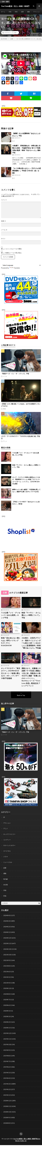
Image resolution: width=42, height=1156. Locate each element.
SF (4, 817)
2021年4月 (7, 983)
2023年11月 (7, 943)
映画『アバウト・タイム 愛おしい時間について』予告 (31, 615)
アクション (36, 12)
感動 (28, 12)
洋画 (10, 12)
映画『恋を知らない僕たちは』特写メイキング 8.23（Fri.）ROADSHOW (10, 641)
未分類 (5, 885)
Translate (17, 268)
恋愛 (22, 12)
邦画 (16, 12)
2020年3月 (7, 1016)
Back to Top (21, 695)
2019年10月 (7, 1044)
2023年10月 (7, 949)
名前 (3, 221)
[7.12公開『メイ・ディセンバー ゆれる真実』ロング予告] (6, 457)
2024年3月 (7, 921)
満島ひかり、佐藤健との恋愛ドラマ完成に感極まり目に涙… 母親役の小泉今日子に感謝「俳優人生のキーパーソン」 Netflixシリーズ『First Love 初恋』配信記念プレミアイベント (31, 677)
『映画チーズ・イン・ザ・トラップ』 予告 (15, 374)
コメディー (7, 840)
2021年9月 (7, 960)
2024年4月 (7, 915)
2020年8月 (7, 994)
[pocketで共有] (11, 98)
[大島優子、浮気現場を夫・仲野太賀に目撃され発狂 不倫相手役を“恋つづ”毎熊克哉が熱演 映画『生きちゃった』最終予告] (6, 149)
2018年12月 (7, 1101)
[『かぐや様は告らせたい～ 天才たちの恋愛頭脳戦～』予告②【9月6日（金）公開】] (6, 172)
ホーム (3, 12)
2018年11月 (7, 1106)
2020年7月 (7, 999)
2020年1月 (7, 1028)
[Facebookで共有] (7, 93)
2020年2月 (7, 1022)
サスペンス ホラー (9, 845)
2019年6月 (7, 1067)
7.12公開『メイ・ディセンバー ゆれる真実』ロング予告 (10, 615)
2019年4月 (7, 1078)
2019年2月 (7, 1089)
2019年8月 (7, 1056)
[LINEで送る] (31, 98)
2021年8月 (7, 966)
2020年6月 (7, 1005)
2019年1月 (7, 1095)
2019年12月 (7, 1033)
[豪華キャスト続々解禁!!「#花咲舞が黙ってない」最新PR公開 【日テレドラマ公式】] (6, 493)
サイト (3, 238)
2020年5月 (7, 1011)
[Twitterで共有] (21, 93)
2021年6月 (7, 971)
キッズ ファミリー (9, 834)
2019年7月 (7, 1061)
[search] (39, 903)
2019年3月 (7, 1084)
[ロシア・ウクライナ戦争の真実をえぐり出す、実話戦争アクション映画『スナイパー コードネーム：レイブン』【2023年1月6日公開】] (6, 481)
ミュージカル (7, 862)
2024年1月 (7, 932)
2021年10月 (7, 955)
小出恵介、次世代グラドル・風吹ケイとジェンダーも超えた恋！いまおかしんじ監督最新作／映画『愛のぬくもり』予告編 (31, 643)
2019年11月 (7, 1039)
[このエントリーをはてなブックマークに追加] (34, 93)
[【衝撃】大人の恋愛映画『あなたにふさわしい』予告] (6, 137)
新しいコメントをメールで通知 (11, 249)
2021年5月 (7, 977)
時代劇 (5, 879)
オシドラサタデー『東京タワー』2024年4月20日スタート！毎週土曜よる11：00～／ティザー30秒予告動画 (10, 673)
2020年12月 (7, 988)
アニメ (5, 441)
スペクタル (7, 851)
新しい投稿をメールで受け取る (11, 253)
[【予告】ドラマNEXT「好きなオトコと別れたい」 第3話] (6, 506)
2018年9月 (7, 1117)
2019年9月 (7, 1050)
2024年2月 (7, 927)
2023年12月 (7, 938)
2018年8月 (7, 1123)
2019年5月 (7, 1073)
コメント (4, 200)
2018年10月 (7, 1112)
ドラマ (5, 376)
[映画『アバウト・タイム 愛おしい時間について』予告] (6, 469)
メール (4, 230)
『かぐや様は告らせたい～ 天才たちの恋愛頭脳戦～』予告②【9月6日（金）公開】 (26, 170)
